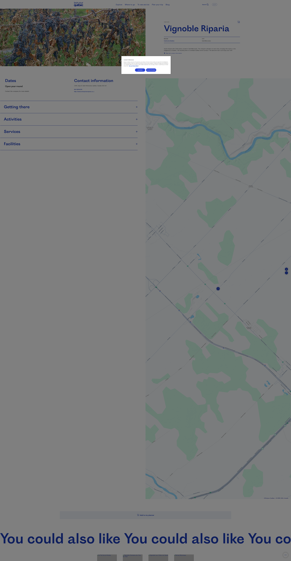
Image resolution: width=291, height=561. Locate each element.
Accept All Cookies (151, 70)
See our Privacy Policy (134, 65)
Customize (140, 70)
